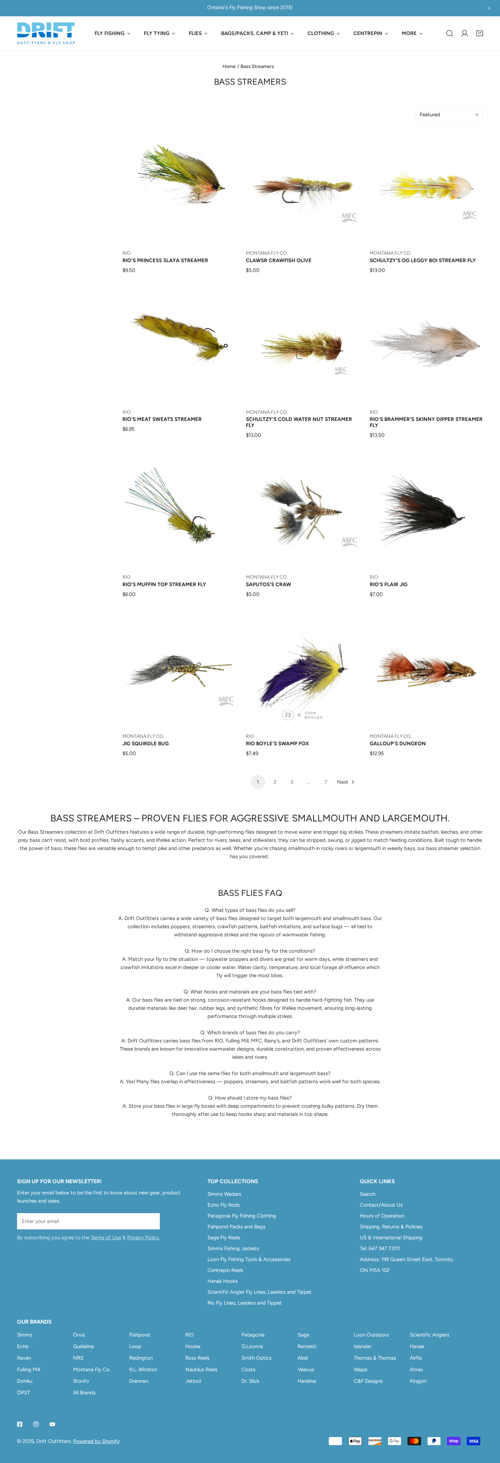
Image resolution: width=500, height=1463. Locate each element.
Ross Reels (197, 1358)
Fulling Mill (28, 1369)
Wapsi (360, 1369)
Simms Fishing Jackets (233, 1248)
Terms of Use (106, 1238)
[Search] (449, 33)
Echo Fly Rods (223, 1205)
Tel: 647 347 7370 (380, 1248)
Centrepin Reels (225, 1270)
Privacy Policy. (143, 1238)
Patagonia (253, 1335)
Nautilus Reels (201, 1369)
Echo (23, 1346)
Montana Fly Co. (92, 1369)
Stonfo (81, 1381)
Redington (141, 1358)
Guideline (83, 1346)
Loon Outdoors (371, 1335)
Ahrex (416, 1369)
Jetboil (193, 1381)
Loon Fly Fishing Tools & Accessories (248, 1259)
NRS (78, 1358)
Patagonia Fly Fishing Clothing (241, 1216)
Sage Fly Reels (223, 1238)
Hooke (192, 1346)
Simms (24, 1335)
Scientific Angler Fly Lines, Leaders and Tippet (259, 1292)
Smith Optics (256, 1358)
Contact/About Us (381, 1205)
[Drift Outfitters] (46, 33)
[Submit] (151, 1221)
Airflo (416, 1358)
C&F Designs (368, 1381)
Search (368, 1194)
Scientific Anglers (429, 1335)
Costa (248, 1369)
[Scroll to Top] (488, 1427)
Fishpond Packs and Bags (236, 1227)
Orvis (79, 1335)
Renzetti (307, 1346)
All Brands (84, 1393)
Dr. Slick (250, 1381)
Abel (303, 1358)
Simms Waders (224, 1194)
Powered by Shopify (96, 1441)
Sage (303, 1335)
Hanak (417, 1346)
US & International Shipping (391, 1238)
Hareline (307, 1381)
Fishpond (139, 1335)
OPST (23, 1393)
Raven (24, 1358)
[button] (479, 33)
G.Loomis (252, 1346)
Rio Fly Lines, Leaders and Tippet (244, 1303)
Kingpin (418, 1381)
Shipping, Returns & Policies (391, 1227)
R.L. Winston (143, 1369)
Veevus (306, 1369)
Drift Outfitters (53, 1441)
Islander (362, 1346)
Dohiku (24, 1381)
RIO (189, 1335)
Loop (135, 1346)
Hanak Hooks (222, 1281)
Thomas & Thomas (375, 1358)
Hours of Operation (382, 1216)
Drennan (138, 1381)
